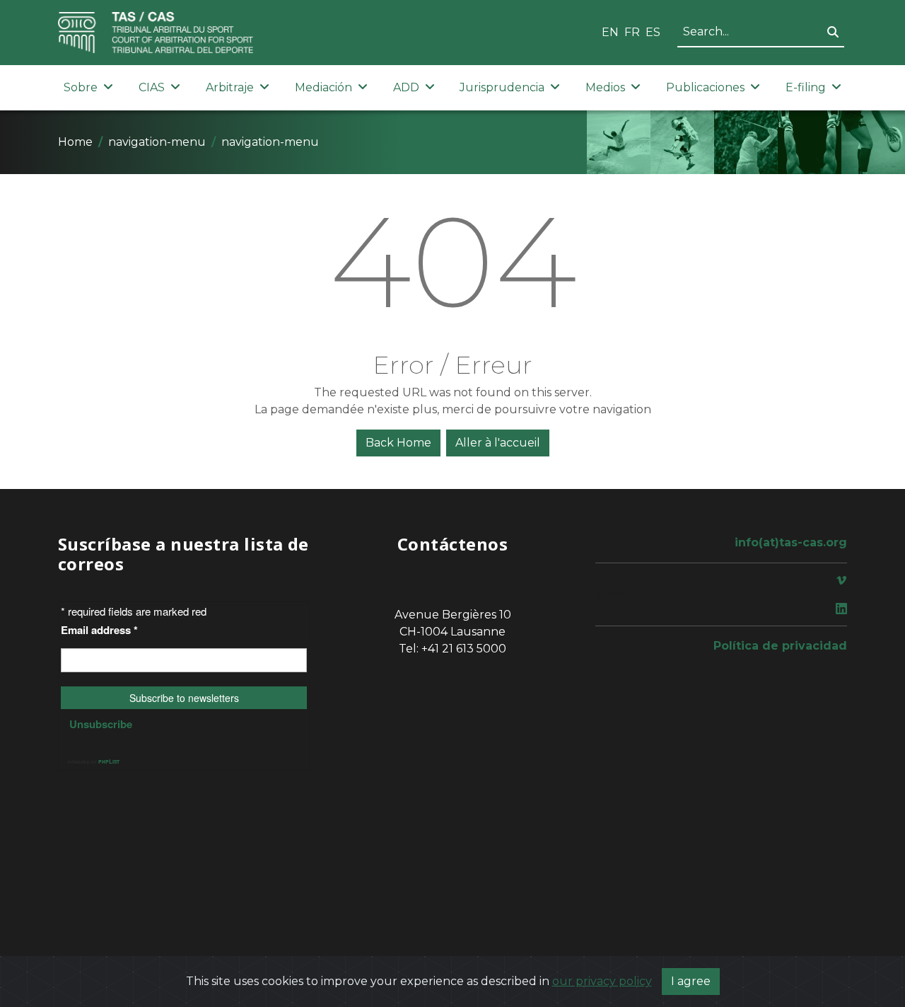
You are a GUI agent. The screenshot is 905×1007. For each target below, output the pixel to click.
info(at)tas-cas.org (791, 542)
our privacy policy (602, 981)
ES (653, 32)
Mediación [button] (323, 87)
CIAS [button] (152, 87)
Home (75, 142)
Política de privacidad (780, 645)
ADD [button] (406, 87)
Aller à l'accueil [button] (497, 442)
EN (610, 32)
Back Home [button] (398, 442)
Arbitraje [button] (230, 87)
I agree (691, 981)
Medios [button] (605, 87)
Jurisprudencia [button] (502, 87)
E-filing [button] (806, 87)
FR (632, 32)
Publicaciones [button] (705, 87)
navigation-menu (157, 142)
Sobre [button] (81, 87)
